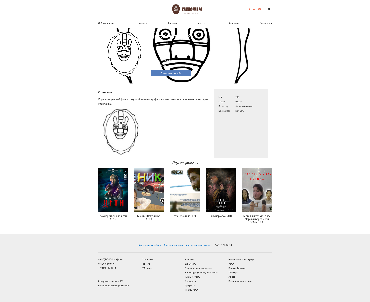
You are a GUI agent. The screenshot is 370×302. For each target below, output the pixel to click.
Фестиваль (266, 23)
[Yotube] (259, 9)
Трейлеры (233, 273)
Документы (190, 264)
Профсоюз (190, 286)
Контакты (234, 23)
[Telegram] (249, 9)
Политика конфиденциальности (113, 286)
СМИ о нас (146, 268)
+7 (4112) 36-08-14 (222, 245)
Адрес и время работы (149, 245)
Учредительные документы (198, 268)
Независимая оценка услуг (241, 260)
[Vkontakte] (254, 9)
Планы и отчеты (192, 277)
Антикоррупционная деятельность (202, 273)
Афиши (232, 277)
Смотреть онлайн (171, 73)
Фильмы (172, 23)
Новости (142, 23)
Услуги (201, 23)
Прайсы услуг (191, 290)
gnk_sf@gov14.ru (106, 264)
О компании (147, 260)
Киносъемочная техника (240, 281)
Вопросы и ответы (173, 245)
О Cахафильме (106, 23)
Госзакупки (190, 281)
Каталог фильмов (237, 268)
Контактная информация (198, 245)
